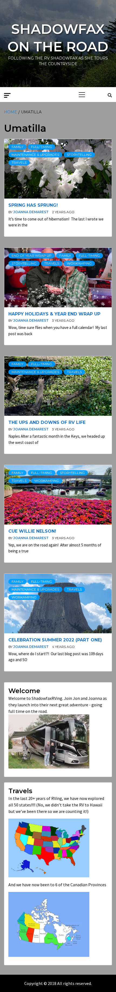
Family (17, 147)
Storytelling (79, 155)
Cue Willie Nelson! (32, 531)
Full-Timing (41, 147)
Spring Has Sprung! (33, 205)
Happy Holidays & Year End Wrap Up (54, 314)
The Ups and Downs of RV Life (47, 422)
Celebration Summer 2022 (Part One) (55, 639)
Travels (19, 162)
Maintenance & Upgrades (35, 155)
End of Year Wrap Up (32, 255)
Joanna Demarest (31, 212)
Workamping (79, 263)
